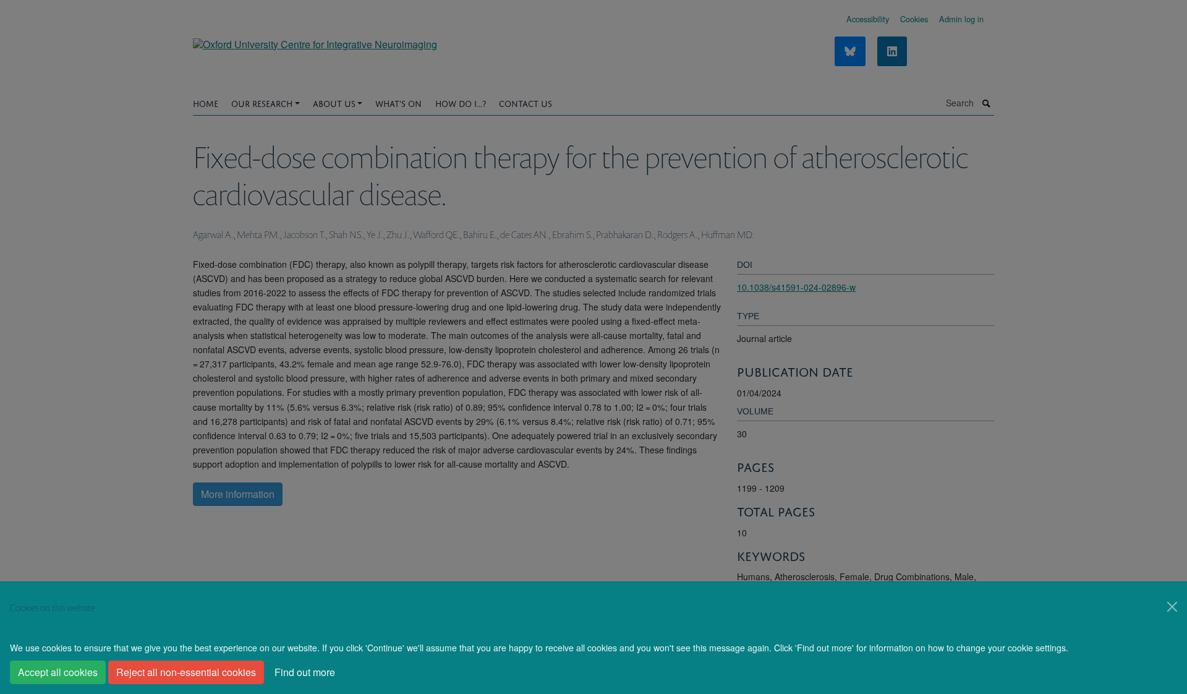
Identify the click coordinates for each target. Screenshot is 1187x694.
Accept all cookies (58, 672)
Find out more (304, 672)
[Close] (1172, 607)
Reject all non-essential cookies (186, 672)
